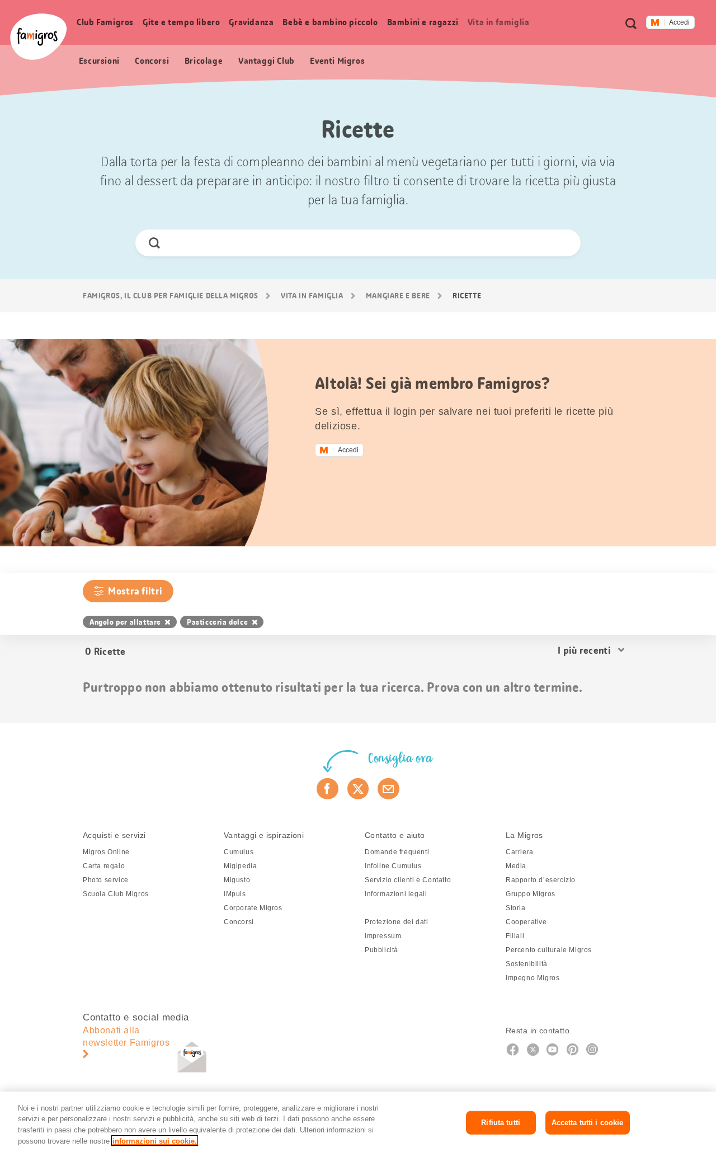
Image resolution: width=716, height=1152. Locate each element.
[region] (358, 1122)
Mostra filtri (135, 591)
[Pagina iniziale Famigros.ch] (38, 36)
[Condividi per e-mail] (388, 788)
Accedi (679, 22)
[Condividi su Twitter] (358, 788)
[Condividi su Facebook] (327, 788)
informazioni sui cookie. (154, 1140)
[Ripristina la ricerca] (562, 243)
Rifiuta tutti (500, 1122)
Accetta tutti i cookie (588, 1122)
